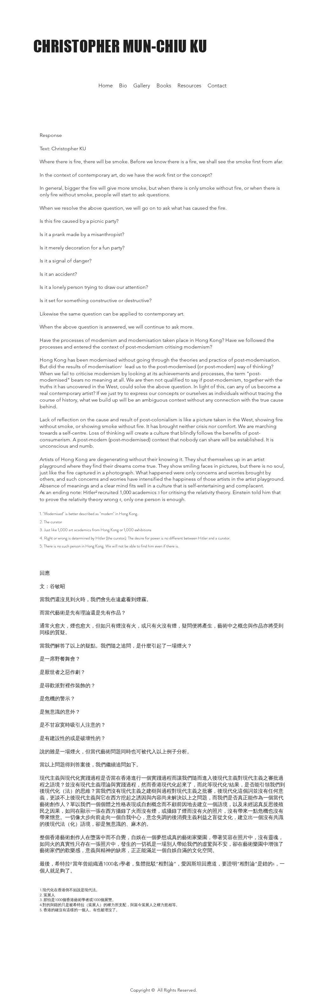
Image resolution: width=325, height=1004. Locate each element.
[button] (189, 85)
